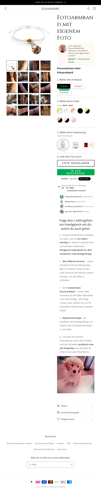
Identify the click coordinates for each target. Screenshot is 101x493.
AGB (69, 443)
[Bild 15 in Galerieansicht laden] (45, 77)
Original (64, 86)
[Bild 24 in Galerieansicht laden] (34, 88)
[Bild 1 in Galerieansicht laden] (12, 66)
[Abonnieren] (71, 465)
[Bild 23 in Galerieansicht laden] (23, 88)
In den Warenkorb (76, 172)
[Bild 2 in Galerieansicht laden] (23, 66)
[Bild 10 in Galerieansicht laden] (23, 77)
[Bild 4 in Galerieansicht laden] (34, 66)
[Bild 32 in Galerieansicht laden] (34, 111)
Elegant (78, 86)
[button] (5, 9)
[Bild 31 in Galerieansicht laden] (23, 111)
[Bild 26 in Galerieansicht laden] (12, 99)
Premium (64, 92)
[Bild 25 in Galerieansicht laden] (45, 88)
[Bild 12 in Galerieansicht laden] (34, 77)
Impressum (62, 449)
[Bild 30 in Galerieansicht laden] (12, 111)
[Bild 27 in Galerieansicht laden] (23, 99)
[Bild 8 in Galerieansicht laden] (12, 77)
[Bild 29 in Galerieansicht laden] (45, 99)
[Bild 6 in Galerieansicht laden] (45, 66)
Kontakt (60, 443)
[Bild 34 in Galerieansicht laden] (45, 111)
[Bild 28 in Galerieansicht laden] (34, 99)
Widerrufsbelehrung (82, 443)
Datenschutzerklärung (44, 449)
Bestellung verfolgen (44, 443)
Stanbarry (45, 487)
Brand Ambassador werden (19, 443)
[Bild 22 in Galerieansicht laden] (12, 88)
